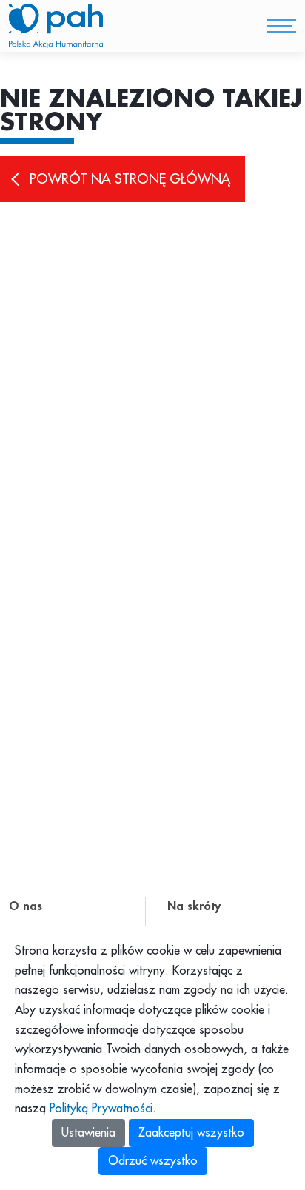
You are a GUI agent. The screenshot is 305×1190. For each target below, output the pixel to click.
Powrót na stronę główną (130, 179)
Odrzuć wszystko (153, 1161)
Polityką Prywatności (101, 1108)
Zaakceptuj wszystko (191, 1133)
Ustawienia (88, 1133)
